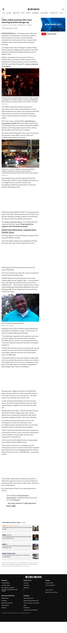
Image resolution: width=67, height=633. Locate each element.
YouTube (26, 583)
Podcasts (4, 600)
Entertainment (54, 13)
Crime (61, 13)
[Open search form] (63, 9)
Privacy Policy (49, 583)
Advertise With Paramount (31, 600)
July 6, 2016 (11, 506)
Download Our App (7, 603)
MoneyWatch (44, 13)
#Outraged (15, 500)
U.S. (4, 13)
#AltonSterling (22, 495)
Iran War (9, 13)
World (23, 13)
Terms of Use (49, 590)
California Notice (50, 585)
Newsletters (5, 598)
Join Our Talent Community (31, 603)
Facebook (26, 585)
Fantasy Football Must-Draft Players (9, 590)
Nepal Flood (16, 13)
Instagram (26, 587)
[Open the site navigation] (13, 9)
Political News (6, 583)
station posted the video (13, 222)
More (24, 522)
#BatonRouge (11, 498)
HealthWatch (35, 13)
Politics (28, 13)
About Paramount (29, 598)
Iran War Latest (6, 585)
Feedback (26, 607)
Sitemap (4, 607)
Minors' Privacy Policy (51, 592)
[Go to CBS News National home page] (33, 9)
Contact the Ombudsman (31, 610)
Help (25, 605)
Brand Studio (5, 605)
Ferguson (23, 450)
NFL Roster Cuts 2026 (8, 587)
